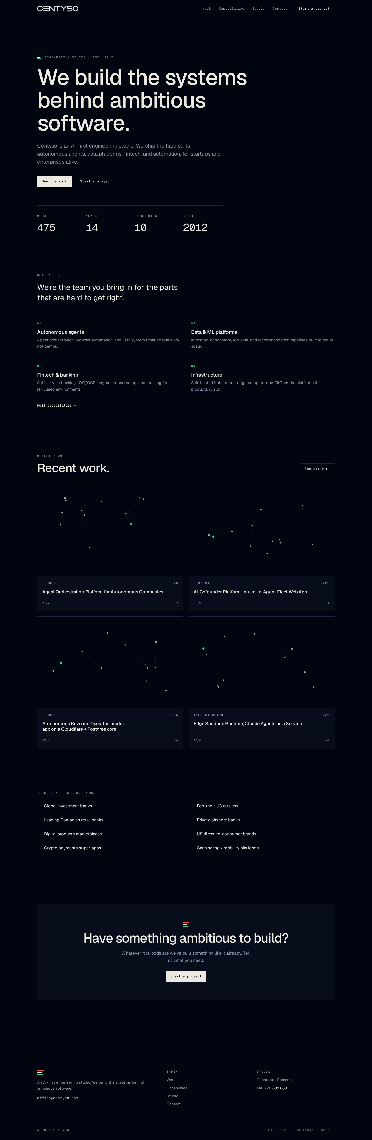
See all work (317, 469)
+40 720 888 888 (272, 1088)
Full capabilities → (56, 405)
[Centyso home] (57, 8)
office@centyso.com (57, 1098)
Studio (258, 8)
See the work (54, 181)
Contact (280, 8)
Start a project (314, 8)
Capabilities (231, 8)
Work (207, 8)
